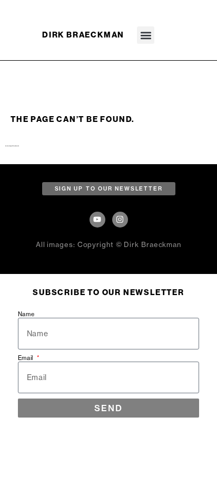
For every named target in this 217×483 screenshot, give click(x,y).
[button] (145, 35)
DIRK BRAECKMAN (83, 35)
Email (27, 358)
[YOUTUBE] (97, 220)
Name (26, 314)
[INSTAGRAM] (120, 220)
